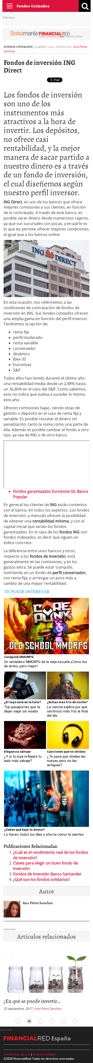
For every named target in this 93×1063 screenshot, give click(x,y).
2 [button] (29, 1021)
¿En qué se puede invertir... (32, 1001)
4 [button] (52, 1021)
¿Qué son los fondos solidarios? (41, 879)
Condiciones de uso (17, 1054)
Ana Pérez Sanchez (48, 1008)
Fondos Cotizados (33, 6)
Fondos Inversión (18, 46)
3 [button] (40, 1021)
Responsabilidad (44, 1054)
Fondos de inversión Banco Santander (47, 874)
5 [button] (63, 1021)
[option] (46, 980)
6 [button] (75, 1021)
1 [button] (18, 1021)
